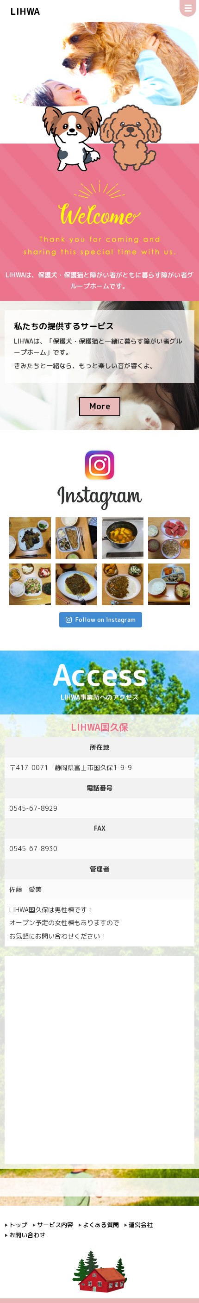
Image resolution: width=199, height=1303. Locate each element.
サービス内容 (55, 1225)
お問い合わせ (27, 1235)
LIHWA (25, 11)
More (99, 406)
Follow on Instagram (105, 619)
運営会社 (141, 1225)
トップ (18, 1225)
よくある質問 (101, 1225)
